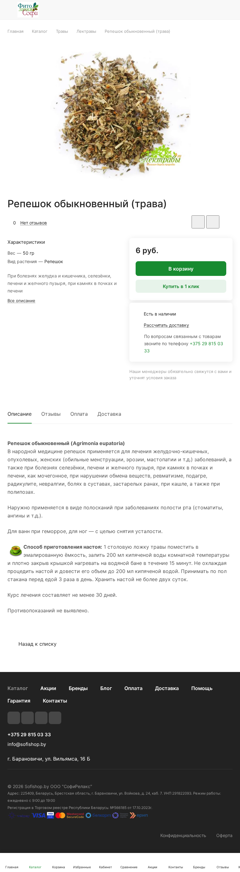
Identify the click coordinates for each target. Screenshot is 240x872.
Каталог (18, 688)
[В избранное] (198, 221)
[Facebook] (27, 718)
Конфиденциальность (183, 835)
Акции (48, 688)
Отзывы (51, 414)
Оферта (224, 835)
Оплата (79, 414)
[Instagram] (41, 718)
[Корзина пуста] (228, 10)
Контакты (55, 701)
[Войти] (180, 10)
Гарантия (19, 701)
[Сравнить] (212, 221)
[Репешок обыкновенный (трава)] (120, 116)
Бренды (78, 688)
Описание (20, 414)
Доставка (109, 414)
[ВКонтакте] (14, 718)
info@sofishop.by (27, 744)
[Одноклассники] (55, 718)
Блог (106, 688)
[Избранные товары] (212, 10)
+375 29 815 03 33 (29, 734)
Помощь (201, 688)
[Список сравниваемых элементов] (196, 10)
